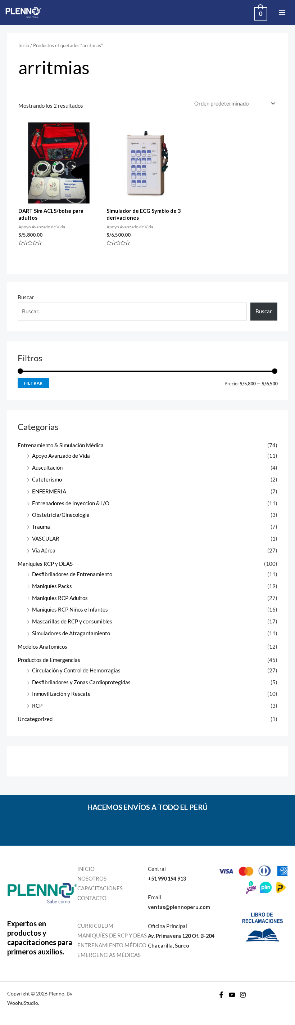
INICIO (86, 869)
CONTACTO (91, 898)
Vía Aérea (43, 550)
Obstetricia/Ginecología (61, 515)
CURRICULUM (95, 926)
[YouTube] (232, 995)
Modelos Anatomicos (42, 647)
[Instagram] (243, 995)
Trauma (41, 527)
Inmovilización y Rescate (61, 694)
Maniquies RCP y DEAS (45, 564)
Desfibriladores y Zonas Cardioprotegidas (81, 682)
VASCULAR (45, 539)
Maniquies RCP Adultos (60, 598)
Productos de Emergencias (49, 660)
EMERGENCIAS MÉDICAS (109, 955)
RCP (37, 706)
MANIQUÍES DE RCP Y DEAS (112, 935)
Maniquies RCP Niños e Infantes (70, 610)
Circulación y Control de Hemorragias (76, 670)
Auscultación (47, 468)
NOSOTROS (91, 879)
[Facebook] (221, 995)
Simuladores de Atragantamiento (71, 633)
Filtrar (33, 383)
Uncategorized (35, 719)
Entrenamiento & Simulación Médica (61, 445)
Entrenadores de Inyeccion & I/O (70, 503)
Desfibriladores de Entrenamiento (72, 574)
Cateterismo (47, 479)
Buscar (26, 297)
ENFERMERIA (49, 491)
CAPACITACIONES (100, 888)
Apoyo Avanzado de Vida (61, 456)
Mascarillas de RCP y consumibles (72, 621)
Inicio (23, 45)
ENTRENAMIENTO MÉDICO (111, 945)
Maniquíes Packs (52, 586)
